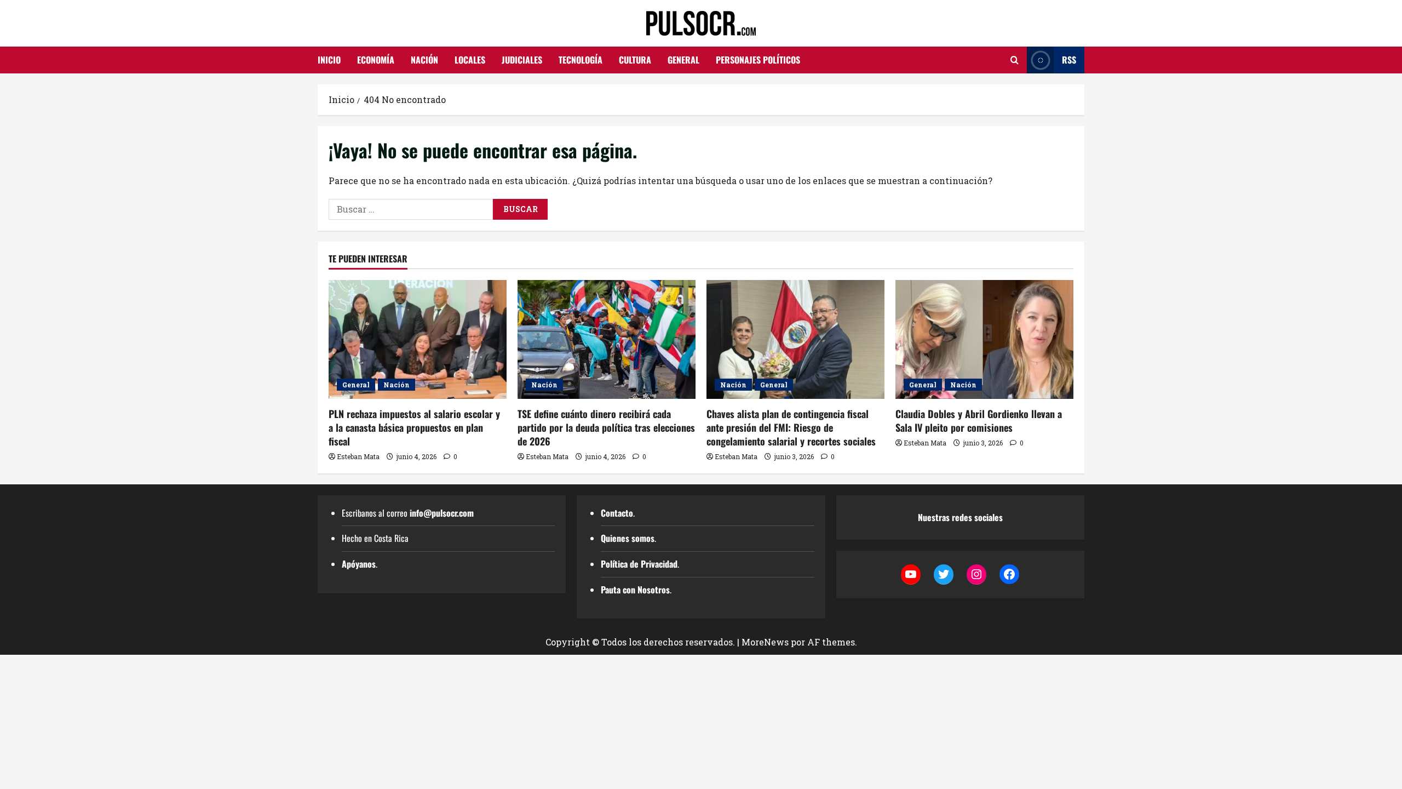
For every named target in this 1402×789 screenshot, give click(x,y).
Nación (424, 59)
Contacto (617, 512)
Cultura (635, 59)
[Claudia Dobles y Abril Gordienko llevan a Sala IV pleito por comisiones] (984, 339)
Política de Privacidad (639, 563)
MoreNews (765, 642)
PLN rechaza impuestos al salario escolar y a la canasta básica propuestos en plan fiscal (414, 427)
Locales (470, 59)
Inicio (329, 59)
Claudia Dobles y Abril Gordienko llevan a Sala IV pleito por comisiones (978, 420)
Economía (375, 59)
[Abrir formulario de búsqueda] (1014, 60)
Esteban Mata (358, 456)
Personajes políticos (758, 59)
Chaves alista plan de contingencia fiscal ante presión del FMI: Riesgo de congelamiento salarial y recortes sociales (791, 427)
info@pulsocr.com (442, 512)
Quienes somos (627, 538)
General (683, 59)
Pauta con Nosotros (635, 589)
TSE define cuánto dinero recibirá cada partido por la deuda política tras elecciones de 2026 (606, 427)
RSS (1069, 59)
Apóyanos (359, 563)
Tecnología (580, 59)
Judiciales (522, 59)
